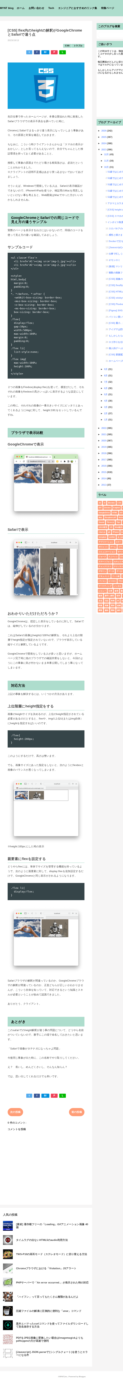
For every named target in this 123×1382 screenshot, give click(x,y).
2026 (104, 130)
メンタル (117, 586)
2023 (104, 149)
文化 (100, 601)
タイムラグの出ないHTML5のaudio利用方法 (42, 1240)
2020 (104, 440)
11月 (107, 160)
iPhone (116, 532)
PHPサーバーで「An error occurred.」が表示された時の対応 (52, 1282)
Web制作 (119, 527)
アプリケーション (106, 542)
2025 (104, 137)
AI (105, 503)
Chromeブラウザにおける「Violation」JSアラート (46, 1268)
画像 (107, 605)
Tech (51, 8)
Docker (107, 508)
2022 (104, 428)
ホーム (21, 8)
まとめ (120, 537)
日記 (107, 601)
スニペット (113, 557)
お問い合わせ (36, 8)
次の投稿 (15, 1112)
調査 (100, 610)
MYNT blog (7, 8)
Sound (101, 522)
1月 (106, 419)
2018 (104, 453)
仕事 (110, 591)
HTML (114, 513)
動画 (100, 596)
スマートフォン (105, 561)
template (103, 537)
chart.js (102, 532)
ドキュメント (104, 576)
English (116, 508)
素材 (113, 605)
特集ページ (107, 8)
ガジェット (103, 547)
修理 (116, 591)
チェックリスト (105, 566)
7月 (106, 382)
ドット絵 (116, 576)
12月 (107, 154)
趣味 (107, 610)
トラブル (78, 46)
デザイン (102, 571)
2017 (104, 459)
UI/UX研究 (103, 527)
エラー (119, 542)
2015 (104, 472)
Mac (100, 517)
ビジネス (112, 581)
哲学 (118, 596)
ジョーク (102, 557)
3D (100, 503)
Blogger (82, 1376)
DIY (100, 508)
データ (111, 571)
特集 (100, 605)
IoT (121, 513)
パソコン (102, 581)
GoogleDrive (104, 513)
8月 (106, 375)
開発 (113, 610)
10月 (107, 167)
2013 (104, 485)
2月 (106, 413)
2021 (104, 434)
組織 (119, 605)
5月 (106, 394)
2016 (104, 465)
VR (111, 527)
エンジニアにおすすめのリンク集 (77, 8)
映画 (113, 601)
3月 (106, 407)
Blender (111, 503)
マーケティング (105, 586)
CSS (67, 46)
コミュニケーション (107, 552)
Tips (118, 522)
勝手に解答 (109, 596)
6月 (106, 388)
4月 (106, 400)
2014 (104, 478)
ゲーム (113, 547)
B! (45, 52)
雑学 (119, 610)
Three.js (110, 522)
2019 (104, 447)
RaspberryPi (110, 517)
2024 (104, 143)
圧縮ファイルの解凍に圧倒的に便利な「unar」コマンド (48, 1311)
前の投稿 (77, 1112)
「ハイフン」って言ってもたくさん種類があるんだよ (47, 1296)
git (109, 532)
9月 (106, 369)
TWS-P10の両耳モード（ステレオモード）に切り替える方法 (51, 1254)
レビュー (102, 591)
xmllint (112, 537)
